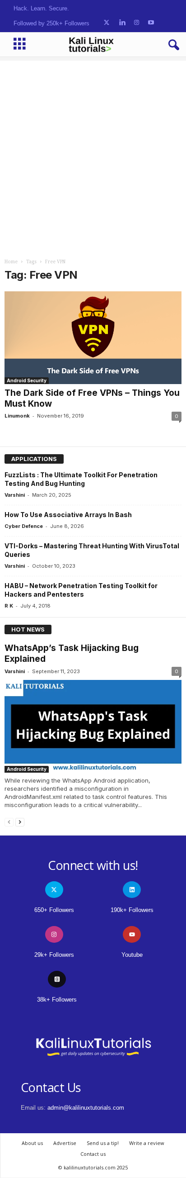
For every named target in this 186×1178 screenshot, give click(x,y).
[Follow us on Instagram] (136, 22)
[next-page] (19, 821)
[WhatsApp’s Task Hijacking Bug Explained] (93, 726)
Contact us (93, 1153)
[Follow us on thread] (57, 979)
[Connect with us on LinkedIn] (122, 22)
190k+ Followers (132, 910)
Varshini (15, 495)
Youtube (132, 954)
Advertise (64, 1143)
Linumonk (17, 416)
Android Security (26, 380)
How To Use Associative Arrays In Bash (68, 514)
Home (11, 261)
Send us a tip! (103, 1143)
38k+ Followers (57, 999)
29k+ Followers (54, 954)
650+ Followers (54, 910)
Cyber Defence (24, 526)
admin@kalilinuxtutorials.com (85, 1107)
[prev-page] (9, 821)
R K (9, 606)
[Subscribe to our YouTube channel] (151, 22)
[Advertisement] (93, 154)
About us (32, 1143)
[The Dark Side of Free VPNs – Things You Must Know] (93, 337)
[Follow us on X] (106, 22)
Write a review (146, 1143)
